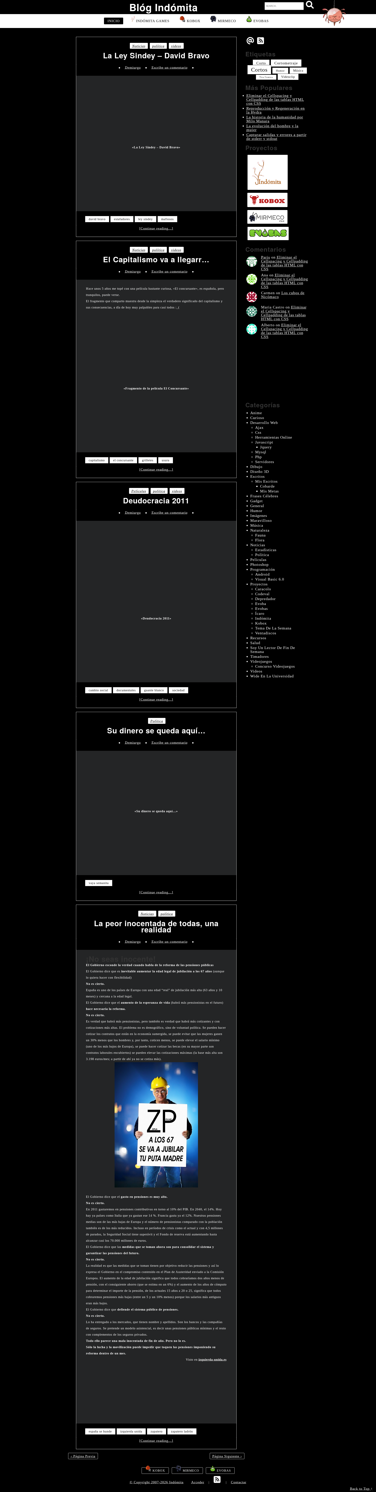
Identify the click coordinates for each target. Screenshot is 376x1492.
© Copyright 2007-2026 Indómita (156, 1482)
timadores (259, 656)
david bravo (97, 219)
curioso (257, 418)
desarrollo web (264, 422)
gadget (256, 501)
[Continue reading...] (156, 228)
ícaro (259, 613)
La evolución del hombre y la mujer (272, 128)
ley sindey (145, 219)
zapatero (157, 1431)
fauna (260, 535)
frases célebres (264, 496)
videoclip (288, 76)
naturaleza (259, 530)
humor (280, 70)
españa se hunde (100, 1431)
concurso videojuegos (275, 666)
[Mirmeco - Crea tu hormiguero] (267, 217)
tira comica (266, 77)
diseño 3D (259, 471)
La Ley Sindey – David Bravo (156, 55)
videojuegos (261, 661)
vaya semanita (99, 883)
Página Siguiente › (227, 1456)
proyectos (259, 584)
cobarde (267, 486)
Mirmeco (226, 21)
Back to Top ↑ (361, 1489)
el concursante (123, 460)
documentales (126, 690)
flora (260, 540)
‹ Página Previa (83, 1456)
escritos (257, 476)
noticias (139, 46)
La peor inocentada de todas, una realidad (156, 926)
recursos (258, 638)
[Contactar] (250, 43)
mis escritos (266, 481)
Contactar (238, 1482)
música (298, 70)
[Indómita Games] (267, 172)
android (262, 574)
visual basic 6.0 (269, 579)
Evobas (260, 21)
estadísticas (266, 550)
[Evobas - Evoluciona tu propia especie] (268, 233)
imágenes (258, 515)
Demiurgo (133, 67)
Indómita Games (152, 21)
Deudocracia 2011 (156, 500)
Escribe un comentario (170, 67)
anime (256, 413)
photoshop (259, 564)
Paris (265, 257)
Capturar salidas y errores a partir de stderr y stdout (276, 137)
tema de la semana (273, 628)
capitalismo (97, 460)
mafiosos (167, 219)
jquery (266, 447)
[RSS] (261, 43)
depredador (265, 599)
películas (138, 491)
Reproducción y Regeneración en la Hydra (275, 110)
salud (255, 643)
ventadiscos (265, 633)
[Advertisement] (156, 178)
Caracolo (263, 589)
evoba (260, 603)
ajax (259, 427)
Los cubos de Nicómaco (283, 295)
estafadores (122, 219)
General (257, 506)
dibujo (256, 466)
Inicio (114, 21)
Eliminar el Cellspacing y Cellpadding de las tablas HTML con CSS (275, 99)
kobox (261, 623)
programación (262, 569)
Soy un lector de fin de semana (272, 649)
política (158, 46)
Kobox (193, 21)
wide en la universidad (272, 676)
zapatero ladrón (182, 1431)
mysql (260, 452)
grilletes (147, 460)
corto (261, 63)
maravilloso (261, 520)
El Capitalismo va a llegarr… (156, 259)
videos (176, 46)
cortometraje (286, 63)
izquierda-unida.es (213, 1359)
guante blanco (154, 690)
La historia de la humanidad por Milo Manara (274, 119)
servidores (264, 462)
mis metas (269, 491)
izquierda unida (131, 1431)
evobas (261, 608)
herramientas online (273, 437)
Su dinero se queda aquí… (156, 730)
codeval (262, 594)
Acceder (197, 1482)
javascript (264, 442)
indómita (263, 618)
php (258, 457)
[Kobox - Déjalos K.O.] (267, 200)
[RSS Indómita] (217, 1482)
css (258, 432)
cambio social (98, 690)
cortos (259, 70)
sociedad (178, 690)
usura (165, 460)
